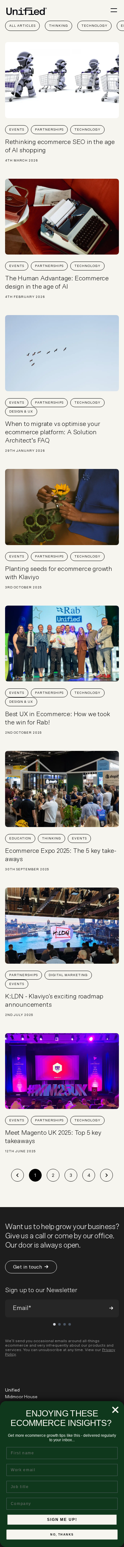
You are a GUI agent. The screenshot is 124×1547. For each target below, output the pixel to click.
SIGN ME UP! (62, 1519)
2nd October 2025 (23, 732)
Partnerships (49, 129)
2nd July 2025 (19, 1015)
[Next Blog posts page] (106, 1175)
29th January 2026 (25, 450)
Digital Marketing (68, 975)
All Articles (22, 25)
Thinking (58, 25)
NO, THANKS (62, 1534)
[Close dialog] (115, 1410)
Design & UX (21, 411)
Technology (94, 25)
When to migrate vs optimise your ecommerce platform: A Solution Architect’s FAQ (52, 432)
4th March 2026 (21, 160)
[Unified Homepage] (26, 11)
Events (16, 129)
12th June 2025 (20, 1151)
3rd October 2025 (23, 587)
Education (20, 838)
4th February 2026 (25, 297)
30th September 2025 (27, 869)
